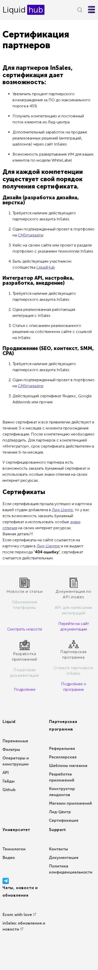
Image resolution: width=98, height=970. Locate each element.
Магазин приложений (70, 803)
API (6, 772)
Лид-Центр (62, 509)
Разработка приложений (61, 777)
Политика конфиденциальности (70, 869)
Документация (63, 857)
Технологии (14, 849)
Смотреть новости (24, 629)
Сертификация (63, 820)
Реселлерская (62, 757)
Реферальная (62, 748)
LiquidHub (45, 267)
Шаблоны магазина (68, 765)
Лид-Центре (48, 546)
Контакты (58, 849)
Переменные (15, 741)
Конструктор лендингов (62, 792)
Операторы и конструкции (16, 761)
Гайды (9, 781)
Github (9, 790)
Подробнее (24, 689)
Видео (9, 857)
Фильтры (11, 749)
